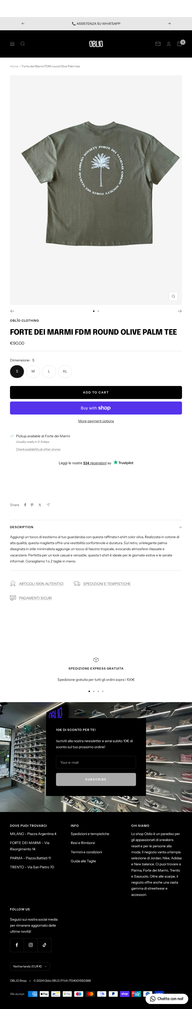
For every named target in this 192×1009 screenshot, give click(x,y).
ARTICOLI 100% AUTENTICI (41, 583)
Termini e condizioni (86, 852)
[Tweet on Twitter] (40, 505)
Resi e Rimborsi (83, 843)
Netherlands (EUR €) (27, 966)
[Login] (168, 44)
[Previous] (12, 311)
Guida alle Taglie (83, 861)
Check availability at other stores (38, 449)
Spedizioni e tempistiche (90, 834)
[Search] (22, 44)
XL (65, 371)
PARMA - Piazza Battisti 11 (30, 858)
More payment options (96, 421)
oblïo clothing (24, 320)
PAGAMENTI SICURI (35, 598)
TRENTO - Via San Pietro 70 (32, 867)
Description (22, 527)
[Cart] (179, 44)
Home (14, 66)
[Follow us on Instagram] (31, 945)
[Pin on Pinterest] (32, 505)
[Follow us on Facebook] (17, 945)
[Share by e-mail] (48, 504)
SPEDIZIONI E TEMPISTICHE (107, 583)
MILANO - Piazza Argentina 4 (33, 834)
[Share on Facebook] (25, 505)
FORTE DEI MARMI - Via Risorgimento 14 (29, 846)
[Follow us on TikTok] (44, 945)
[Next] (180, 311)
